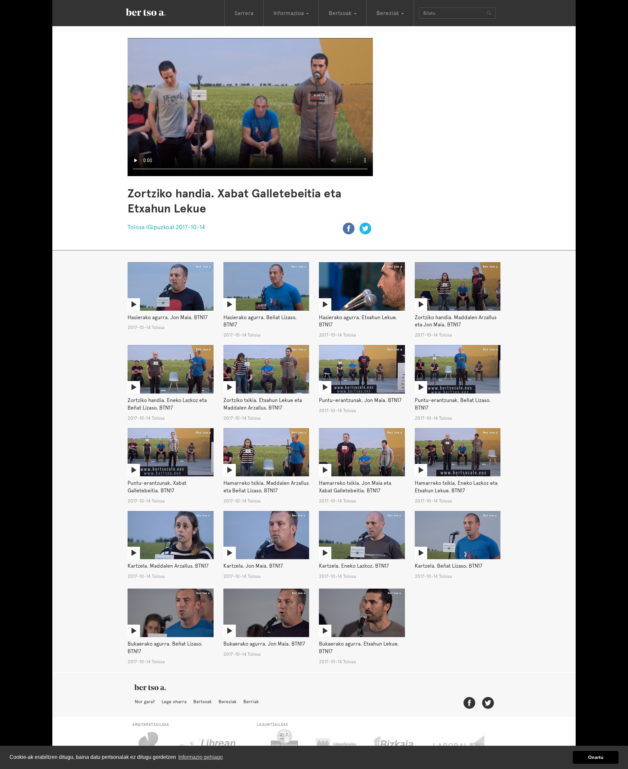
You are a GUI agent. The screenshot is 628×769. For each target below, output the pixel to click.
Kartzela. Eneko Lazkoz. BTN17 (354, 566)
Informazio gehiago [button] (200, 757)
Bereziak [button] (388, 13)
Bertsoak (202, 701)
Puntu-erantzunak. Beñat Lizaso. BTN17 (453, 404)
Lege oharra (174, 701)
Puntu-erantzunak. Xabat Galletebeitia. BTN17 (157, 487)
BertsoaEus (155, 11)
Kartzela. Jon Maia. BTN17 (253, 566)
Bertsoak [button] (341, 13)
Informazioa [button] (289, 13)
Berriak (251, 701)
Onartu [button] (595, 757)
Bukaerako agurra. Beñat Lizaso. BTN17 (165, 647)
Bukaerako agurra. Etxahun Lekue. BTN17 (359, 647)
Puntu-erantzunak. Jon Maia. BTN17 (360, 400)
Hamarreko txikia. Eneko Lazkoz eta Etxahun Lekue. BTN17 (456, 487)
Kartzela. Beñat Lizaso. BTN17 (448, 566)
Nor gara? (145, 701)
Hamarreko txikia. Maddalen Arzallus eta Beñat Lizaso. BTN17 (266, 487)
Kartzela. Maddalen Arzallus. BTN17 (168, 566)
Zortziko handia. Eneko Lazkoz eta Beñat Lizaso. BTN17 (167, 404)
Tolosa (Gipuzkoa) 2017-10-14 (166, 227)
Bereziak (227, 701)
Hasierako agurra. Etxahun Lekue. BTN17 (358, 321)
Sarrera (244, 13)
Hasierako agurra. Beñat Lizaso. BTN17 (260, 321)
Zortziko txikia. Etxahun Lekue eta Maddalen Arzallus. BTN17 (262, 404)
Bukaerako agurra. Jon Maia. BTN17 (264, 644)
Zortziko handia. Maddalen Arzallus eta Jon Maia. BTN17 (456, 321)
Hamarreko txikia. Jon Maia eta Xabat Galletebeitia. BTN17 (355, 487)
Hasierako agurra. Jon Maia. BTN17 (168, 317)
